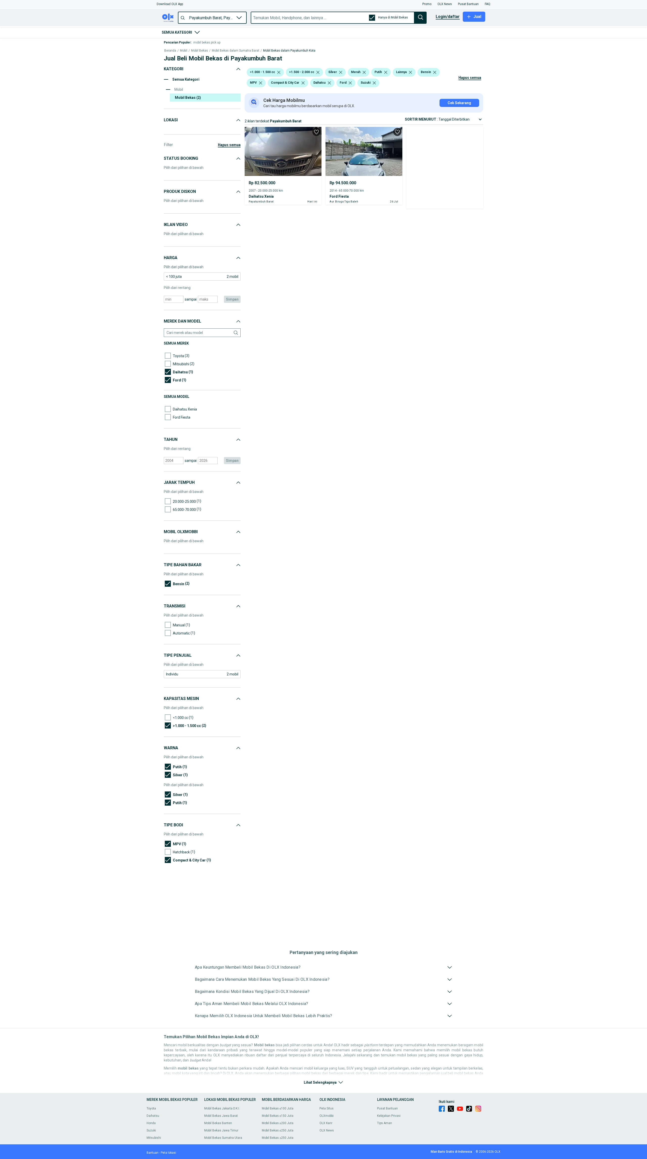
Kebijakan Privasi (389, 1116)
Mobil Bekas (199, 50)
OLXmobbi (326, 1116)
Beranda (170, 50)
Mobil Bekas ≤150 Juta (277, 1116)
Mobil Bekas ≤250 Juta (277, 1130)
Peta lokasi (168, 1152)
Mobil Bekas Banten (218, 1123)
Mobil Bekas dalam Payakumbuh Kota (289, 50)
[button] (170, 4)
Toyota (151, 1108)
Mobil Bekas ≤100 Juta (277, 1108)
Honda (151, 1123)
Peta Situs (326, 1108)
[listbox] (279, 72)
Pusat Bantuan (387, 1108)
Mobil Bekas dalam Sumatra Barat (235, 50)
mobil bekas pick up (206, 42)
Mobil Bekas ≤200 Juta (277, 1123)
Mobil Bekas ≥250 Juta (277, 1138)
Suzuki (151, 1130)
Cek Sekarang (459, 103)
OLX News (326, 1130)
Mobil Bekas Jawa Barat (221, 1116)
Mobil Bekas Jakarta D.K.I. (222, 1108)
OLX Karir (325, 1123)
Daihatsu (153, 1116)
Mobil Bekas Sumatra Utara (223, 1138)
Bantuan (152, 1152)
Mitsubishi (154, 1138)
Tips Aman (384, 1123)
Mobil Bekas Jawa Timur (221, 1130)
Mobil (183, 50)
